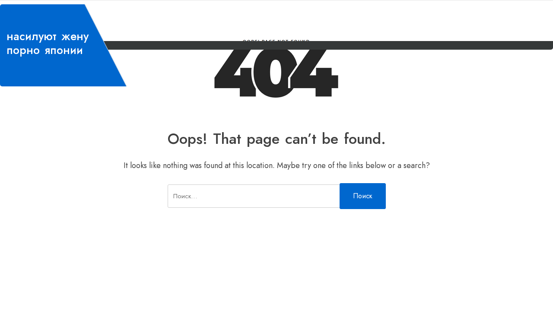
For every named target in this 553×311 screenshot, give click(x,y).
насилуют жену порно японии (47, 43)
